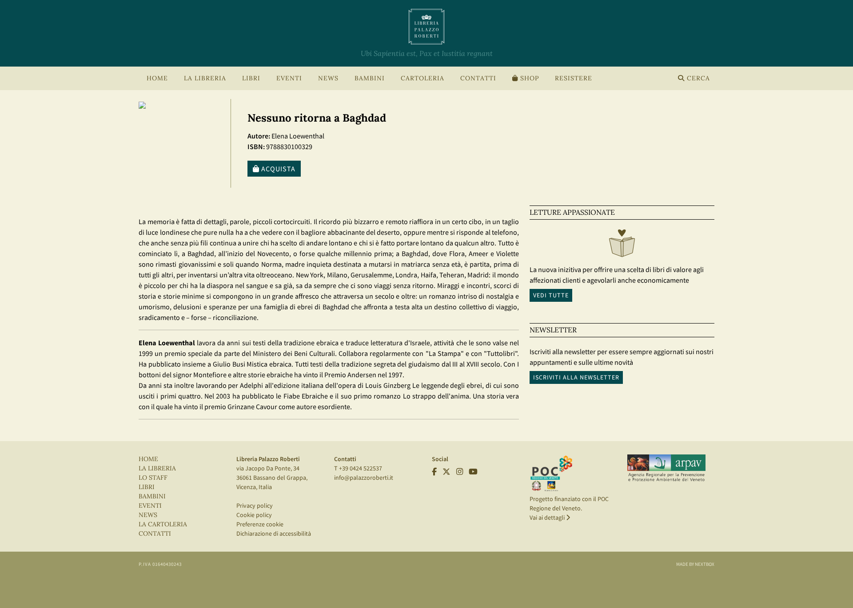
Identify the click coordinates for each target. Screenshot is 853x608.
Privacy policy (254, 505)
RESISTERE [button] (573, 78)
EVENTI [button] (289, 78)
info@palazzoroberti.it (363, 478)
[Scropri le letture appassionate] (622, 245)
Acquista (277, 168)
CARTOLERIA (422, 78)
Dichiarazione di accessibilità (273, 533)
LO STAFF (153, 478)
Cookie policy (254, 515)
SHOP (528, 78)
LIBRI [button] (251, 78)
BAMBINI (370, 78)
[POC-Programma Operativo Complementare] (551, 473)
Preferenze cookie (259, 524)
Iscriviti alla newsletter (576, 377)
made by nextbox (695, 564)
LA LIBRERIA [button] (205, 78)
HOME (157, 78)
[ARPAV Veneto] (666, 468)
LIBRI (147, 487)
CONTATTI (478, 78)
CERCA (697, 78)
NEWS (328, 78)
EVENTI (150, 505)
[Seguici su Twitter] (446, 472)
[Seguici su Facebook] (434, 472)
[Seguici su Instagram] (459, 472)
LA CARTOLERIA (163, 524)
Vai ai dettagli (548, 517)
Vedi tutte (551, 295)
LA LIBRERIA (157, 468)
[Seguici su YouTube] (473, 472)
